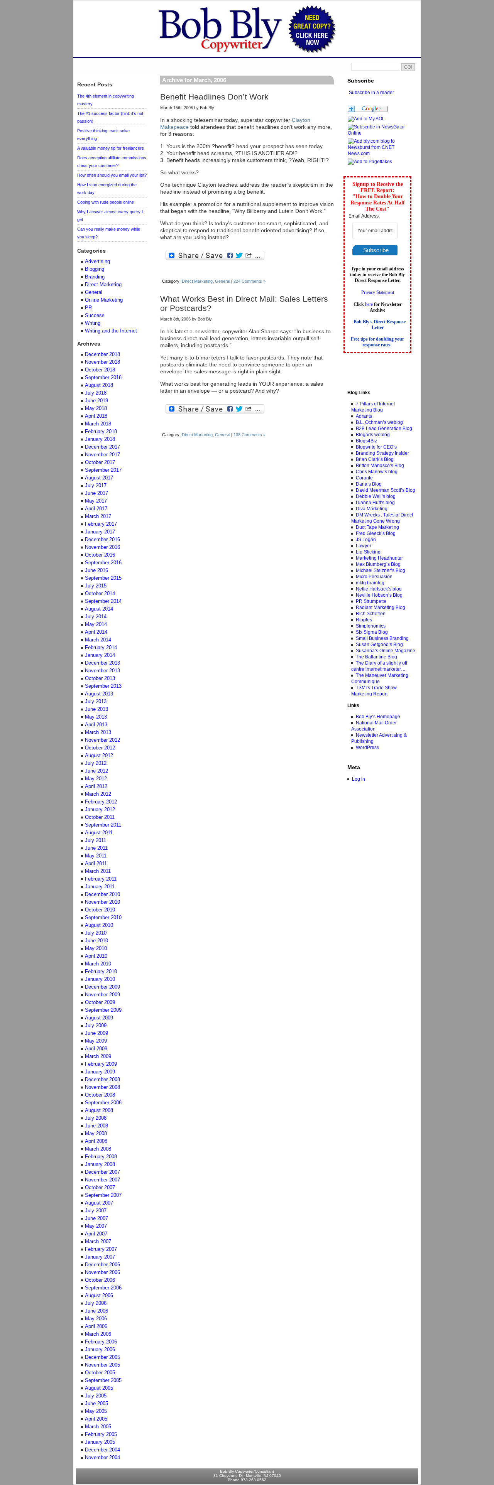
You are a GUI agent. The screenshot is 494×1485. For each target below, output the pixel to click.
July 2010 (96, 933)
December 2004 (102, 1450)
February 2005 (101, 1434)
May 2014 (96, 624)
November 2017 (102, 454)
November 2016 (102, 547)
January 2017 (100, 532)
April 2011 (96, 863)
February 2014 (101, 647)
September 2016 (103, 562)
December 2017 (102, 447)
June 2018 (96, 400)
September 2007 (103, 1195)
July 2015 (96, 586)
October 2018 (100, 370)
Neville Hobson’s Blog (379, 595)
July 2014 (96, 616)
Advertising (97, 261)
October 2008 (100, 1095)
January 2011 (100, 886)
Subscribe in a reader (371, 92)
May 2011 (96, 856)
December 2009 (102, 987)
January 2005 (100, 1442)
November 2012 (102, 740)
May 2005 (96, 1411)
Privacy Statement (377, 292)
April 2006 (96, 1326)
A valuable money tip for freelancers (110, 148)
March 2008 (98, 1149)
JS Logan (366, 539)
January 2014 (100, 655)
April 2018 (96, 416)
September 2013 (103, 686)
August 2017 (99, 478)
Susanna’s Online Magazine (385, 650)
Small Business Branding (382, 638)
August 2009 (99, 1018)
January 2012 (100, 809)
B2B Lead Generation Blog (384, 428)
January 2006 (100, 1349)
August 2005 (99, 1388)
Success (95, 315)
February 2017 (101, 524)
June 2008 (96, 1126)
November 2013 (102, 670)
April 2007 (96, 1234)
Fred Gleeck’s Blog (376, 533)
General (222, 281)
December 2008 (102, 1079)
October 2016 (100, 555)
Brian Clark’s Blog (375, 459)
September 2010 (103, 917)
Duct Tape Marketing (377, 527)
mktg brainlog (370, 582)
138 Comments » (249, 434)
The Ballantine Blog (376, 657)
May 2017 (96, 501)
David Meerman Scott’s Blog (385, 490)
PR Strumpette (371, 601)
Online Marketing (104, 300)
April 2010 (96, 956)
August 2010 (99, 925)
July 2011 (95, 840)
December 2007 (102, 1172)
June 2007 (96, 1218)
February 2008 (101, 1156)
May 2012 (96, 778)
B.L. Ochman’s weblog (379, 422)
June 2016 (96, 570)
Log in (358, 779)
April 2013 (96, 724)
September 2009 (103, 1010)
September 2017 (103, 470)
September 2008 (103, 1102)
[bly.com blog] (379, 133)
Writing (92, 323)
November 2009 (102, 994)
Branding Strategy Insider (382, 453)
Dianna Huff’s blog (375, 502)
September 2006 (103, 1288)
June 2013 (96, 709)
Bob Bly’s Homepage (378, 716)
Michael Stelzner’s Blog (380, 570)
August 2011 (99, 832)
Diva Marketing (371, 508)
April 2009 (96, 1048)
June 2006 (96, 1311)
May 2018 (96, 408)
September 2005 (103, 1380)
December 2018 (102, 354)
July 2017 (96, 485)
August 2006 (99, 1295)
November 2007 (102, 1180)
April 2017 (96, 508)
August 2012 (99, 755)
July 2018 (96, 393)
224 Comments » (249, 281)
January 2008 (100, 1164)
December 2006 (102, 1264)
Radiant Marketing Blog (380, 607)
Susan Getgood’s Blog (379, 644)
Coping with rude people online (105, 202)
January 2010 (100, 979)
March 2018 (98, 424)
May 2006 (96, 1318)
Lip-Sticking (368, 552)
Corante (364, 478)
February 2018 (101, 431)
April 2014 (96, 632)
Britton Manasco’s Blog (380, 465)
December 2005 (102, 1357)
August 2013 (99, 694)
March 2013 (98, 732)
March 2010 (98, 964)
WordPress (367, 747)
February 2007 (101, 1249)
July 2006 (96, 1303)
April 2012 (96, 786)
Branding (95, 277)
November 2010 (102, 902)
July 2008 (96, 1118)
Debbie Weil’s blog (376, 496)
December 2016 (102, 539)
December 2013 (102, 663)
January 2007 (100, 1257)
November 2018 (102, 362)
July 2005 (96, 1396)
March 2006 (98, 1334)
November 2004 (102, 1457)
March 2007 (98, 1241)
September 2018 (103, 377)
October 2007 (100, 1187)
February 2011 (101, 879)
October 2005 (100, 1372)
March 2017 (98, 516)
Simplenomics (371, 626)
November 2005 (102, 1365)
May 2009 (96, 1041)
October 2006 (100, 1280)
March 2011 (98, 871)
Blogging (94, 269)
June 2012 (96, 771)
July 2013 (96, 701)
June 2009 (96, 1033)
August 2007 (99, 1203)
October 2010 (100, 910)
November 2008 (102, 1087)
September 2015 (103, 578)
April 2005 (96, 1419)
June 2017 (96, 493)
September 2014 (103, 601)
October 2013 (100, 678)
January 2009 (100, 1072)
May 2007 (96, 1226)
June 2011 (96, 848)
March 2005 (98, 1426)
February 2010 (101, 971)
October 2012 (100, 748)
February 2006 (101, 1342)
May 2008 (96, 1133)
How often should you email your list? (112, 175)
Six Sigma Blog (372, 632)
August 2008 (99, 1110)
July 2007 (96, 1210)
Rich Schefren (371, 613)
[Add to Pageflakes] (370, 161)
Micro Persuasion (374, 576)
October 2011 (100, 817)
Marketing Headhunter (379, 558)
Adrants (364, 416)
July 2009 (96, 1025)
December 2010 (102, 894)
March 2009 (98, 1056)
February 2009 (101, 1064)
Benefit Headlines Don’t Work (214, 96)
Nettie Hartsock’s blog (379, 589)
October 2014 (100, 593)
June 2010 (96, 940)
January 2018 (100, 439)
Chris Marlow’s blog (377, 471)
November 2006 (102, 1272)
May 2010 (96, 948)
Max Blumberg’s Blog (378, 564)
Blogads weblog (373, 434)
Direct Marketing (197, 281)
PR (88, 307)
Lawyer (363, 545)
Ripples (364, 620)
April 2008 (96, 1141)
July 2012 (96, 763)
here (369, 304)
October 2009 (100, 1002)
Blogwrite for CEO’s (376, 447)
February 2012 (101, 802)
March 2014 (98, 640)
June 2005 (96, 1403)
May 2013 (96, 717)
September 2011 (103, 825)
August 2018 (99, 385)
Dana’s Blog (369, 484)
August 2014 (99, 609)
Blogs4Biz (366, 441)
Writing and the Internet (111, 331)
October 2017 (100, 462)
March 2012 (98, 794)
